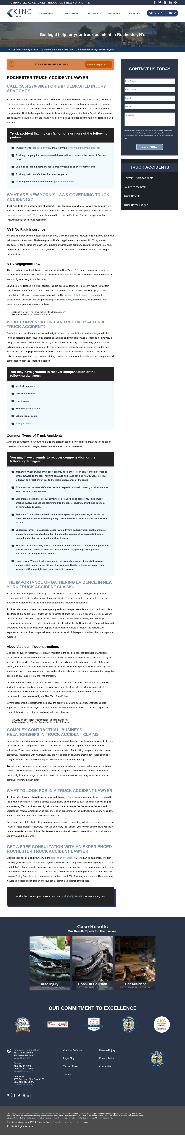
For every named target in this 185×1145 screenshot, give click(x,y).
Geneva (18, 1063)
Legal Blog (68, 1058)
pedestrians (13, 104)
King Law (70, 108)
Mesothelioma (113, 13)
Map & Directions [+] (23, 1058)
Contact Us (134, 13)
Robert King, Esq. (65, 50)
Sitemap (67, 1074)
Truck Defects (132, 196)
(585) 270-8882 (33, 86)
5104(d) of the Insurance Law (79, 295)
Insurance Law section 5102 (21, 215)
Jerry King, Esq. (106, 50)
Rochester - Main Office (26, 1050)
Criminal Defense (70, 13)
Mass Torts (93, 13)
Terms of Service (76, 1122)
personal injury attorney (63, 858)
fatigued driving (41, 148)
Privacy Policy (106, 1058)
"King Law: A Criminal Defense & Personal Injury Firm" (36, 1113)
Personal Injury (46, 13)
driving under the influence (85, 148)
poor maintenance (64, 181)
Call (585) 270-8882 (73, 896)
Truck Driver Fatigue (136, 205)
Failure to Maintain (135, 187)
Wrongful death (23, 423)
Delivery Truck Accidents (138, 178)
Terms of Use (70, 1066)
